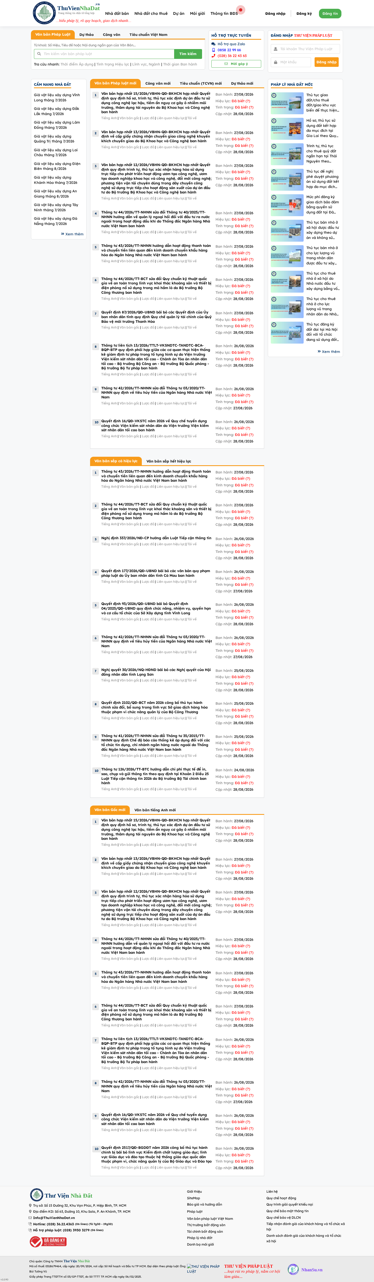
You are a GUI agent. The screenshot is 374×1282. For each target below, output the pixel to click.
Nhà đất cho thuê (151, 13)
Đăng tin (330, 13)
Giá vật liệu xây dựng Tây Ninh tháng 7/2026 (56, 207)
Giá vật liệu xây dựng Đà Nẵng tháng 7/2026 (55, 221)
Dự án (179, 13)
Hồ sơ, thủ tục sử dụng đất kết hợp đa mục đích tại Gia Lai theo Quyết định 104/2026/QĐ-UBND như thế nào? (323, 128)
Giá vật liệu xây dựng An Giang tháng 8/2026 (55, 193)
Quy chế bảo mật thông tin (287, 1211)
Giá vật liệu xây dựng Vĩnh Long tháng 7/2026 (57, 97)
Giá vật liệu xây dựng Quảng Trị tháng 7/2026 (54, 139)
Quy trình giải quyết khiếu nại (289, 1204)
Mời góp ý (239, 64)
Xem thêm (74, 234)
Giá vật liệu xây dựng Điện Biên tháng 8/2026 (57, 166)
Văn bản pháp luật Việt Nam (210, 1219)
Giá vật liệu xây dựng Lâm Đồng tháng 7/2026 (57, 125)
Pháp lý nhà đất (199, 1238)
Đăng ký (304, 13)
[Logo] (44, 13)
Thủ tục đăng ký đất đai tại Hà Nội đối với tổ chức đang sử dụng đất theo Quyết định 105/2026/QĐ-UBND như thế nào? (322, 332)
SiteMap (193, 1198)
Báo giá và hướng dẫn (204, 1204)
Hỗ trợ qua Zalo (231, 44)
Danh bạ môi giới (200, 1244)
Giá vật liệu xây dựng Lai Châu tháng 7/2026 (56, 152)
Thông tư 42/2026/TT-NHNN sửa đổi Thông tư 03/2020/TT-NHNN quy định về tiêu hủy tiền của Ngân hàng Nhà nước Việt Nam (156, 392)
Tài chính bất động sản (205, 1231)
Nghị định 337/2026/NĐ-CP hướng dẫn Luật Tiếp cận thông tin (156, 538)
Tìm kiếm (188, 54)
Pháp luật (195, 1211)
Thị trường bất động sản (206, 1225)
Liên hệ (272, 1191)
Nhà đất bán (117, 13)
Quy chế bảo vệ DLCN (283, 1217)
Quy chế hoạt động (281, 1198)
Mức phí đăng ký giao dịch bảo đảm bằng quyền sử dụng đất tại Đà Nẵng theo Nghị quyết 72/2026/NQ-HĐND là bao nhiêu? (323, 205)
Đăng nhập (275, 13)
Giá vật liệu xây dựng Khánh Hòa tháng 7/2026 (55, 180)
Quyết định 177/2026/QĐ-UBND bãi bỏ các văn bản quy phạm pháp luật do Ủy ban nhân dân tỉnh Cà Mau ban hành (155, 573)
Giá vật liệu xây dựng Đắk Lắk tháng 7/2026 (56, 111)
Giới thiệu (194, 1191)
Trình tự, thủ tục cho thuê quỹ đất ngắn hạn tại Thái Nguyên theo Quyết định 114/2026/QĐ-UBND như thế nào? (321, 154)
